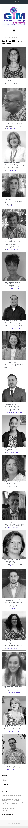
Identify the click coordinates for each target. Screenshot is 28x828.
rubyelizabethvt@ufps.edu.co (13, 731)
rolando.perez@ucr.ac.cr (12, 527)
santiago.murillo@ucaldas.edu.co (14, 412)
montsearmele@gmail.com (13, 85)
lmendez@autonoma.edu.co (13, 368)
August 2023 (4, 780)
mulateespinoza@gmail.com (13, 692)
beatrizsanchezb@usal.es (13, 648)
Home (3, 37)
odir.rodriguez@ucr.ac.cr (12, 608)
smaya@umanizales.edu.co (13, 566)
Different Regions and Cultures (9, 810)
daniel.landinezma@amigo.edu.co (14, 328)
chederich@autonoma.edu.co (14, 249)
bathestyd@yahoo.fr (11, 128)
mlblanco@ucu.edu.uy (12, 170)
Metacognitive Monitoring (8, 808)
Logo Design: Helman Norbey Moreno (14, 822)
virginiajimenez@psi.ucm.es (13, 288)
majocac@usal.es (11, 205)
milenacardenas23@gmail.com (14, 488)
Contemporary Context (7, 806)
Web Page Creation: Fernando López (14, 823)
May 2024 (4, 779)
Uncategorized (5, 788)
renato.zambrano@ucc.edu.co (14, 769)
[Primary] (14, 30)
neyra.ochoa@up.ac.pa (12, 452)
